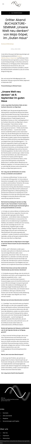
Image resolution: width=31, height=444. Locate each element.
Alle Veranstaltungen (16, 13)
